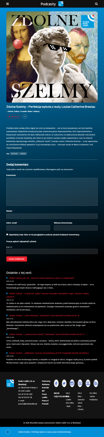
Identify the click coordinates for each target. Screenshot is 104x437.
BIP (43, 391)
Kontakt (45, 387)
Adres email (12, 222)
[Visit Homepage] (60, 3)
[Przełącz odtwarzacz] (96, 432)
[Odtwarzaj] (7, 432)
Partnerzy (46, 381)
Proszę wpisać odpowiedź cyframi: (21, 241)
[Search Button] (96, 4)
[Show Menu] (7, 4)
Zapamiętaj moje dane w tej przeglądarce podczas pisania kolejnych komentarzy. (44, 234)
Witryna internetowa (63, 222)
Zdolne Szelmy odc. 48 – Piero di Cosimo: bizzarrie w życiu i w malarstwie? (41, 278)
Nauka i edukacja (33, 111)
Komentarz (12, 175)
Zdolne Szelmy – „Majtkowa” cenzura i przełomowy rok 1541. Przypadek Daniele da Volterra (48, 353)
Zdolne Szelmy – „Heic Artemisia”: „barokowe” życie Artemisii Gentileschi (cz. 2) (43, 315)
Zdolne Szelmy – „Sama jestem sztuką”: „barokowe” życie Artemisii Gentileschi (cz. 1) (46, 334)
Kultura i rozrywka (20, 111)
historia (14, 153)
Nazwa (10, 211)
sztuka (22, 153)
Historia (10, 111)
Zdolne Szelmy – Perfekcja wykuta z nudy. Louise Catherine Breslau (44, 432)
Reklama (45, 384)
